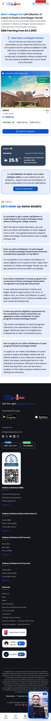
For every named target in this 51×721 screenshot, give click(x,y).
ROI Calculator (7, 604)
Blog (4, 597)
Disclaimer (10, 696)
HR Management (8, 501)
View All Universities (24, 189)
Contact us (6, 614)
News (4, 600)
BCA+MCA (6, 544)
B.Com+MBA (7, 551)
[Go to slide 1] (21, 106)
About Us (5, 593)
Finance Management (11, 494)
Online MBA (6, 520)
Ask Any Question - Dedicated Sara (16, 624)
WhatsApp (7, 122)
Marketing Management (11, 497)
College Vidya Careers (11, 617)
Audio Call (34, 122)
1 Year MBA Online (9, 527)
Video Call (21, 122)
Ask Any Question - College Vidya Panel (18, 621)
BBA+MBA (6, 547)
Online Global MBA (9, 523)
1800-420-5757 (10, 446)
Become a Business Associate (14, 607)
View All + (6, 505)
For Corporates (8, 611)
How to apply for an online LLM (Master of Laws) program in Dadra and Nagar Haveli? (25, 344)
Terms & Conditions (26, 696)
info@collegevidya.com (12, 432)
